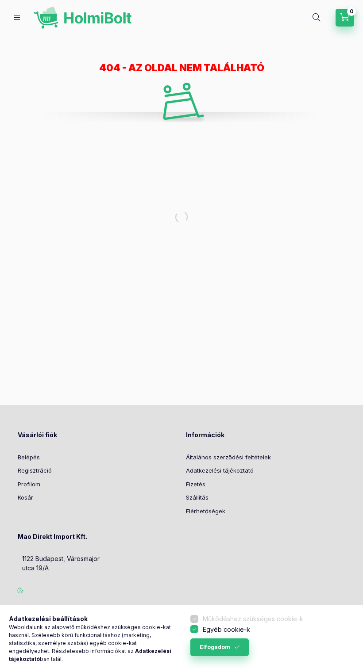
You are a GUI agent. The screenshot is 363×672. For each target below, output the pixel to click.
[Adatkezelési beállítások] (20, 590)
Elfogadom (215, 647)
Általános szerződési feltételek (228, 457)
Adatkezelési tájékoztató (220, 470)
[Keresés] (316, 18)
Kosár (25, 497)
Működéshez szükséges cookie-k (253, 618)
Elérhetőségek (205, 511)
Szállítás (197, 497)
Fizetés (195, 484)
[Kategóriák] (17, 17)
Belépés (29, 457)
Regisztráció (35, 470)
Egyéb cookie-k (226, 629)
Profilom (29, 484)
